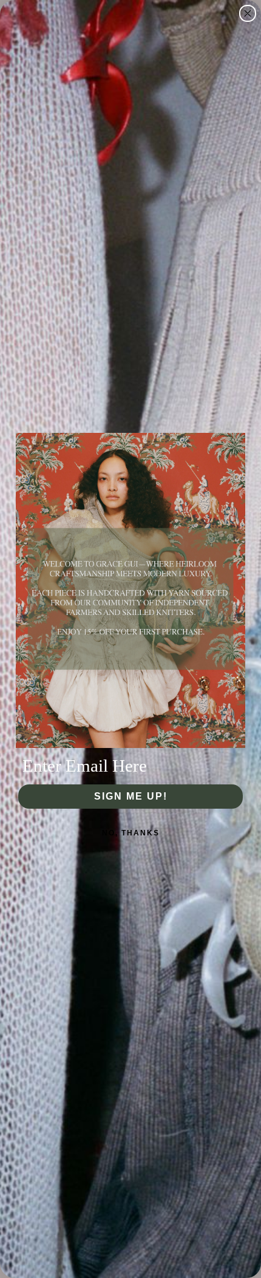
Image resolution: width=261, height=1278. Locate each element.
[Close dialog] (247, 13)
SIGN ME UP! (131, 796)
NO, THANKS (131, 833)
